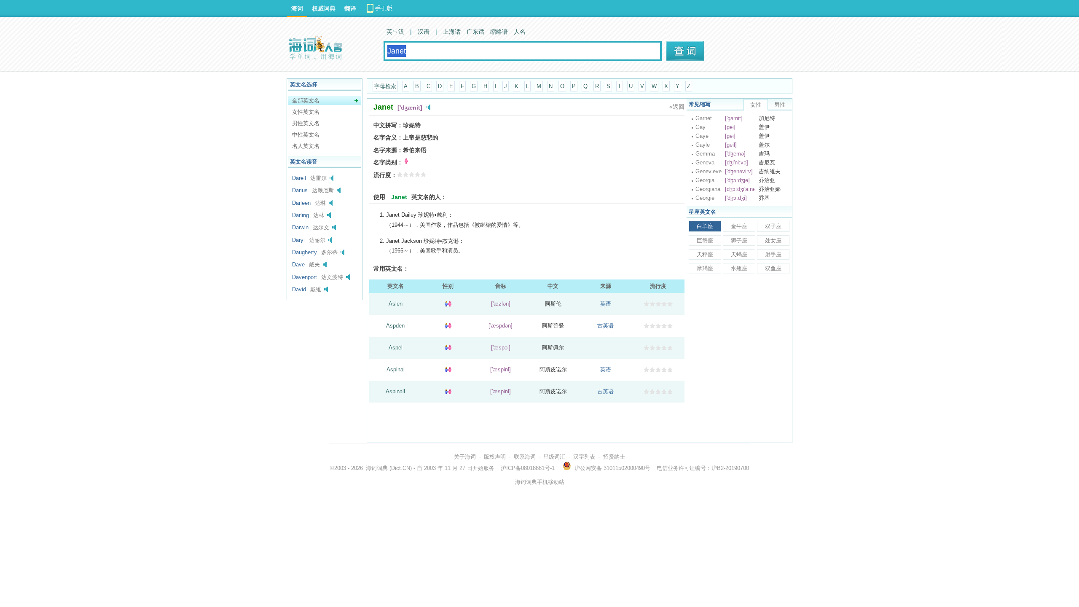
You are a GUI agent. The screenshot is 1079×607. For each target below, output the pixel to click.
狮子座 (739, 240)
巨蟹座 (705, 240)
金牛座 (739, 226)
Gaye (702, 136)
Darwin (300, 227)
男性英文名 (305, 123)
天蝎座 (739, 254)
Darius (300, 190)
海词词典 (377, 468)
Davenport (304, 277)
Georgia (704, 180)
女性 (755, 105)
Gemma (705, 153)
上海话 (452, 31)
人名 (520, 31)
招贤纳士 (614, 457)
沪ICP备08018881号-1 (528, 468)
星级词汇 (554, 457)
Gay (700, 127)
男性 (779, 105)
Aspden (395, 325)
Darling (300, 215)
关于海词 (465, 457)
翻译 (350, 8)
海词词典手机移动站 (539, 482)
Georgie (704, 198)
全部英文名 (305, 100)
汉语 (423, 31)
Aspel (396, 347)
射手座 (773, 254)
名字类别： (388, 162)
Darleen (301, 203)
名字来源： (388, 150)
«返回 (676, 106)
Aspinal (396, 369)
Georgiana (707, 189)
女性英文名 (305, 112)
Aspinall (395, 391)
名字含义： (388, 137)
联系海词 (525, 457)
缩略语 (499, 31)
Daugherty (304, 252)
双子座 (773, 226)
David (299, 289)
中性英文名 (305, 135)
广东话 (475, 31)
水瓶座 (739, 268)
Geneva (704, 162)
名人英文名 (305, 146)
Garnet (703, 118)
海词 (297, 8)
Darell (299, 178)
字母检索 (385, 86)
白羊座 (705, 226)
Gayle (702, 145)
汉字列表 (584, 457)
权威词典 (324, 8)
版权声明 (495, 457)
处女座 (773, 240)
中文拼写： (388, 125)
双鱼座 (773, 268)
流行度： (385, 175)
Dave (298, 264)
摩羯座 (705, 268)
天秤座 (705, 254)
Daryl (298, 240)
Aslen (396, 304)
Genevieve (708, 171)
